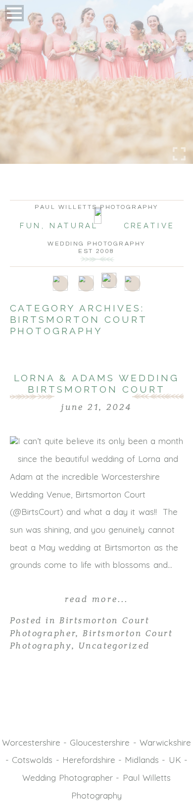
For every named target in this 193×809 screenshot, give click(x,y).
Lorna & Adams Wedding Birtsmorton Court (97, 383)
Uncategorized (114, 646)
